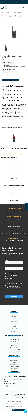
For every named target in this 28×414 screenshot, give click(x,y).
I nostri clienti (14, 319)
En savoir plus (19, 406)
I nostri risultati (14, 321)
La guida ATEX (14, 360)
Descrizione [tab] (9, 97)
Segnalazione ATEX (14, 339)
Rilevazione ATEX (14, 343)
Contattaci (14, 368)
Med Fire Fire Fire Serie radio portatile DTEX (14, 148)
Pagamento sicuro (14, 366)
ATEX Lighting (14, 345)
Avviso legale (14, 331)
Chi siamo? (14, 316)
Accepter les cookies (18, 409)
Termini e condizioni (14, 328)
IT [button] (17, 2)
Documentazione (14, 324)
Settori (14, 326)
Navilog (16, 395)
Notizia (14, 362)
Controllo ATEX (14, 348)
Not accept (7, 409)
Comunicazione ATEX (14, 341)
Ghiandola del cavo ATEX (14, 350)
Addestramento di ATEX (14, 352)
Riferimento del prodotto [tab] (14, 100)
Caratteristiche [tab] (18, 97)
